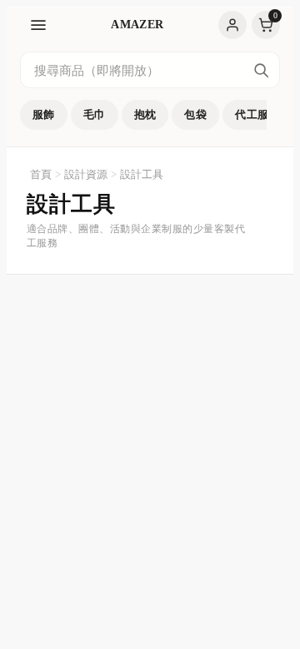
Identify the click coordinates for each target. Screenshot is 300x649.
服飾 (43, 114)
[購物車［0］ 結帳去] (266, 25)
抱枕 (145, 114)
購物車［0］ (266, 25)
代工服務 (257, 114)
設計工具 (141, 174)
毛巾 (94, 114)
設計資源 (86, 174)
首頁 (41, 174)
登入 (232, 25)
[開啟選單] (38, 25)
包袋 (195, 114)
